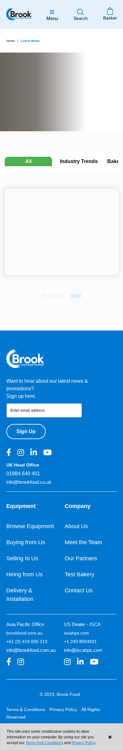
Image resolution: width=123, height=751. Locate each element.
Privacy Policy (63, 709)
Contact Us (79, 590)
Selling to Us (22, 558)
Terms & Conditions (25, 709)
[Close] (109, 737)
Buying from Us (25, 542)
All (28, 161)
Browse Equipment (30, 526)
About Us (76, 526)
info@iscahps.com (83, 650)
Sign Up (26, 431)
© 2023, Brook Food (60, 694)
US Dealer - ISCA (82, 624)
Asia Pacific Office (25, 624)
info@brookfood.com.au (31, 650)
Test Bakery (79, 574)
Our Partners (81, 558)
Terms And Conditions (44, 743)
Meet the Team (83, 542)
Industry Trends (79, 161)
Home (10, 40)
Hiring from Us (24, 574)
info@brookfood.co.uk (28, 482)
